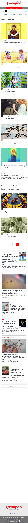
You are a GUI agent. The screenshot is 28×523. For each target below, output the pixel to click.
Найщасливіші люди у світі (11, 143)
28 (10, 244)
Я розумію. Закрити (14, 521)
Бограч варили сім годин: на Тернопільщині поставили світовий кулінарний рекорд (17, 372)
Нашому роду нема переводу (12, 67)
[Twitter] (17, 1)
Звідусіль (12, 14)
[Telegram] (20, 1)
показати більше (14, 386)
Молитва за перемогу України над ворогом (14, 42)
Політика (20, 14)
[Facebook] (16, 1)
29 (13, 244)
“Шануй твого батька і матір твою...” (10, 175)
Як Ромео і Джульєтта (10, 236)
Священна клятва (9, 118)
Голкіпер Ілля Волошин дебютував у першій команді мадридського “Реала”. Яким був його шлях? (10, 259)
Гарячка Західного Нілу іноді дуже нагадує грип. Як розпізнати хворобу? (12, 291)
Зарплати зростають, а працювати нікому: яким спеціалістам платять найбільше (13, 356)
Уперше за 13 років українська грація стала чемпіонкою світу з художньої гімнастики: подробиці (10, 325)
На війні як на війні (10, 91)
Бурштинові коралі (10, 212)
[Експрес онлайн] (14, 4)
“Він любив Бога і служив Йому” (9, 186)
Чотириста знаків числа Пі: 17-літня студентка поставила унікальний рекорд (17, 307)
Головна (6, 14)
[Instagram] (19, 1)
